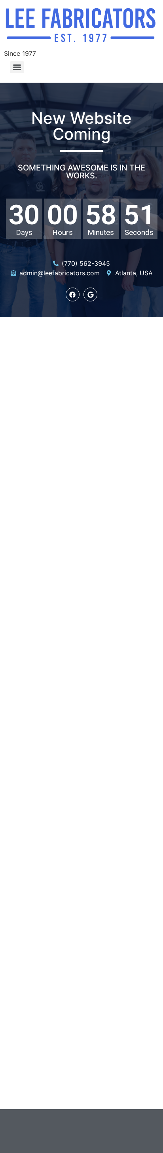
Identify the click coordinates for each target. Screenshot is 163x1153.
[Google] (90, 294)
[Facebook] (73, 294)
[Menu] (17, 67)
